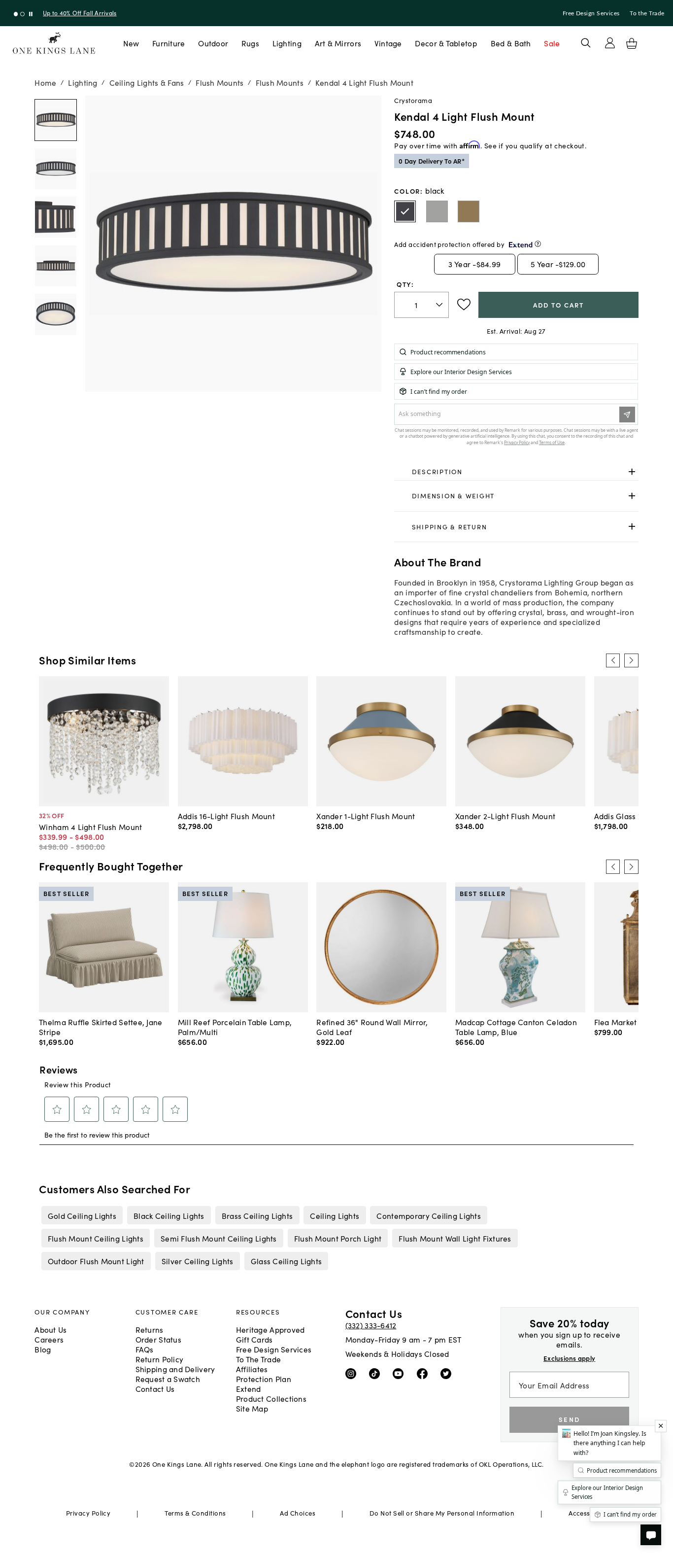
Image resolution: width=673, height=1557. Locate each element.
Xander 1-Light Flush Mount (365, 815)
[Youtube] (400, 1373)
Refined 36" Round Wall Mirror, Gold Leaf (372, 1026)
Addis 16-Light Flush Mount (226, 815)
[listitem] (82, 1215)
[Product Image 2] (55, 217)
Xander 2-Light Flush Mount (505, 815)
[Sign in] (610, 42)
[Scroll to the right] (631, 660)
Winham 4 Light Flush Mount (90, 826)
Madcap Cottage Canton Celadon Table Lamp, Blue (516, 1026)
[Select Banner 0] (16, 14)
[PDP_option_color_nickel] (437, 211)
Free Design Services (591, 13)
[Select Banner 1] (22, 14)
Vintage (388, 42)
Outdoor (213, 42)
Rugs (250, 42)
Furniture (168, 42)
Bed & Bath (511, 42)
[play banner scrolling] (31, 14)
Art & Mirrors (338, 42)
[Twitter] (448, 1373)
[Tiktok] (376, 1373)
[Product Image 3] (55, 266)
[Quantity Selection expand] (440, 304)
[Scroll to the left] (613, 660)
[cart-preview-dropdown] (631, 43)
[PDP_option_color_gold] (468, 211)
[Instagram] (353, 1373)
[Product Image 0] (55, 120)
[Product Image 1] (55, 169)
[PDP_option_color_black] (405, 211)
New (131, 42)
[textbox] (421, 305)
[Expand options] (632, 471)
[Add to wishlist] (464, 304)
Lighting (287, 42)
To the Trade (647, 13)
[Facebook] (424, 1373)
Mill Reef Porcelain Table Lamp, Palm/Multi (235, 1026)
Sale (552, 42)
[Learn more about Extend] (538, 244)
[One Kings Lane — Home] (54, 43)
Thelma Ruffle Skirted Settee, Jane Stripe (100, 1026)
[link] (516, 472)
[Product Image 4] (55, 314)
